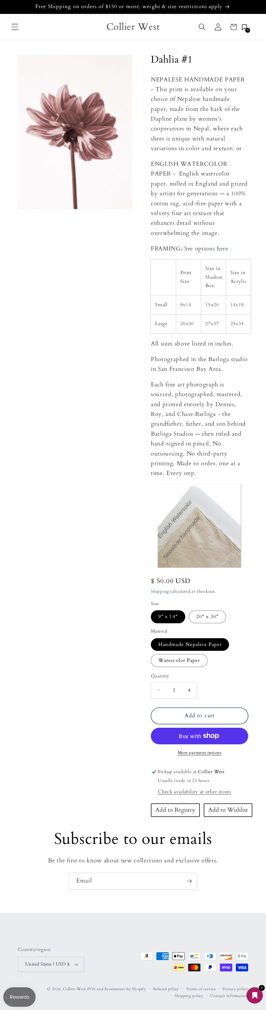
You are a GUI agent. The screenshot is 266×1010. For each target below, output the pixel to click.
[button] (15, 27)
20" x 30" (207, 616)
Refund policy (166, 989)
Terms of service (201, 989)
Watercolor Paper (179, 660)
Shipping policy (189, 995)
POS (91, 989)
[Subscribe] (189, 881)
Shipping (160, 591)
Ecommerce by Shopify (125, 989)
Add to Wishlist (228, 810)
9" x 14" (168, 616)
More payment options (200, 753)
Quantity (160, 676)
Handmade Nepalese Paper (190, 644)
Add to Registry (175, 810)
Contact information (229, 995)
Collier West (74, 989)
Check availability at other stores (194, 791)
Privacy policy (235, 989)
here (222, 248)
